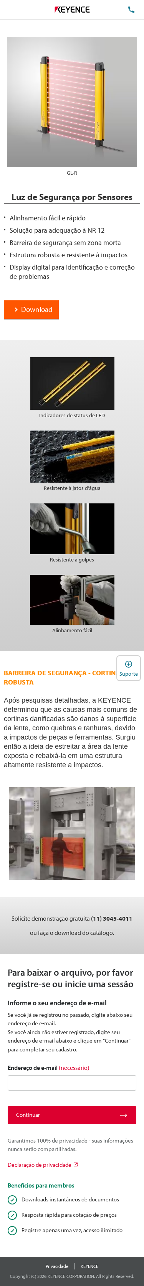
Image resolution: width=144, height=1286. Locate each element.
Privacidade (57, 1266)
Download (37, 309)
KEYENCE (89, 1266)
